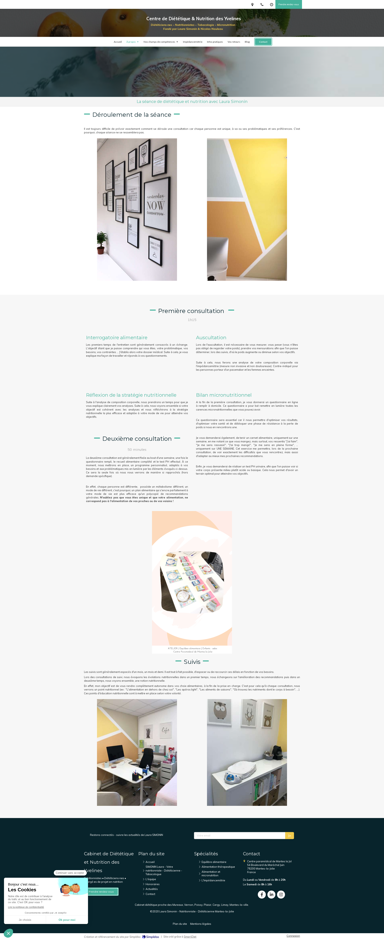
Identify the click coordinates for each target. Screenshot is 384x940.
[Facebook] (262, 895)
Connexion (293, 935)
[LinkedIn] (271, 895)
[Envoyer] (289, 835)
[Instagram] (281, 895)
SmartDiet (190, 936)
